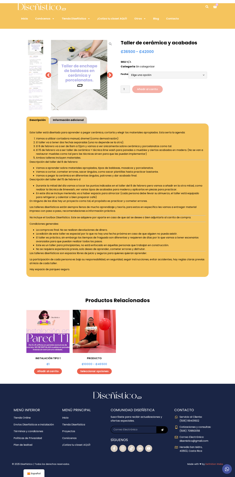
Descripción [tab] (38, 120)
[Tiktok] (131, 448)
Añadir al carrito (147, 89)
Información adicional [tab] (68, 120)
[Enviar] (162, 429)
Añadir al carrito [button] (48, 371)
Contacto (172, 18)
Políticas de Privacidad (28, 438)
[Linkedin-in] (140, 448)
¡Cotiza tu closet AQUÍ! (112, 18)
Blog (156, 18)
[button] (207, 6)
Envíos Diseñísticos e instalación (34, 424)
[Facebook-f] (114, 448)
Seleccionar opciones (94, 371)
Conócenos (42, 18)
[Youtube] (148, 448)
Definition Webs (214, 464)
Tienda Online (22, 418)
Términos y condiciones (28, 431)
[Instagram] (122, 448)
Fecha (124, 74)
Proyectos (68, 431)
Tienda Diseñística (74, 18)
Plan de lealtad (23, 445)
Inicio (24, 18)
